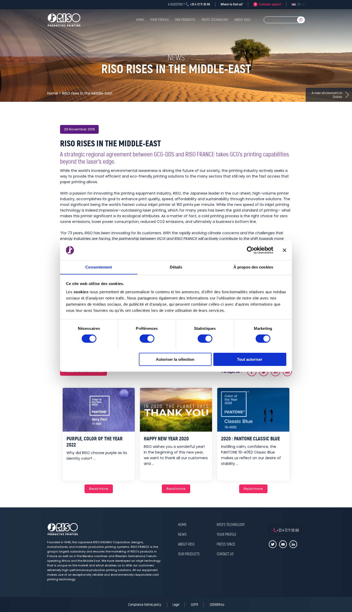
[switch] (147, 338)
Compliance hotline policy (145, 604)
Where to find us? (232, 4)
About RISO (242, 20)
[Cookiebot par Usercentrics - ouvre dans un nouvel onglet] (250, 250)
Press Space (226, 544)
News (182, 535)
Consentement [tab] (98, 267)
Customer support (270, 4)
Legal (175, 604)
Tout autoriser (249, 359)
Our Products (185, 20)
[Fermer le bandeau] (284, 250)
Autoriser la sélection (175, 359)
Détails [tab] (176, 267)
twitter (272, 544)
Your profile (159, 20)
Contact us (225, 554)
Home (140, 20)
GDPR (194, 604)
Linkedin (293, 544)
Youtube (283, 544)
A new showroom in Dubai (327, 95)
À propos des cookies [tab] (253, 267)
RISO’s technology (215, 20)
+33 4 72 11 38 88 (200, 4)
